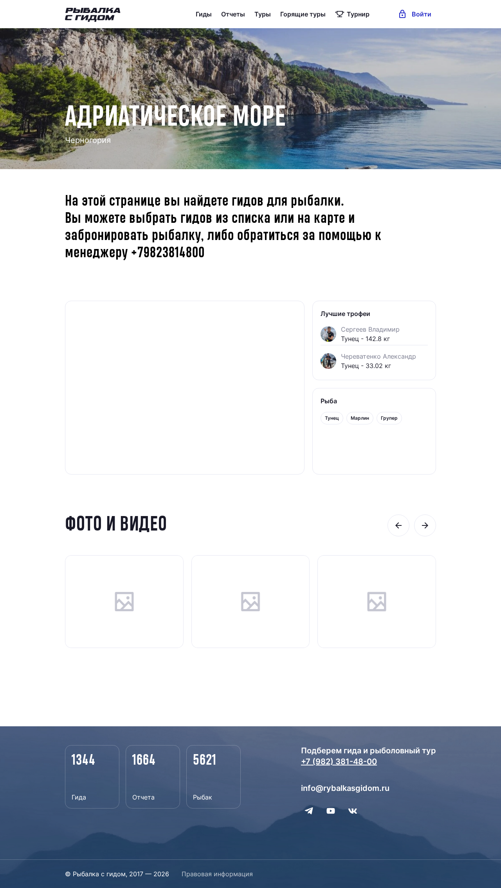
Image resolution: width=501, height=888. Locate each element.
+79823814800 (168, 253)
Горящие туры (303, 14)
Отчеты (233, 14)
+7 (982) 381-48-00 (339, 761)
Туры (262, 14)
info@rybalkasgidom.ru (345, 788)
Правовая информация (217, 874)
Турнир (358, 14)
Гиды (204, 14)
